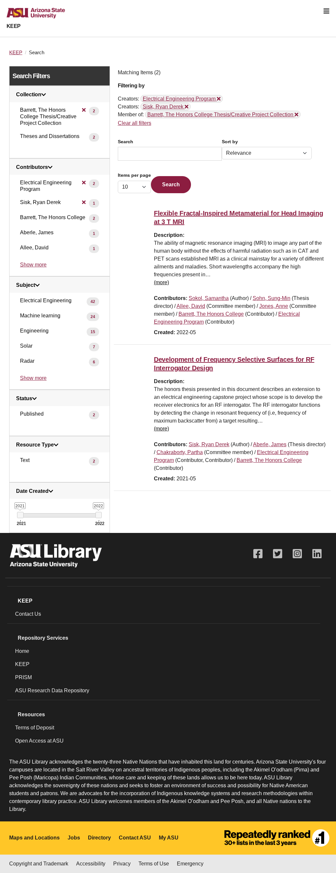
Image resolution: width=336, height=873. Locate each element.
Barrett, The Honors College (211, 314)
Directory (99, 837)
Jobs (74, 837)
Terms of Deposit (34, 727)
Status (24, 398)
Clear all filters (134, 123)
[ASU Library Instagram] (297, 554)
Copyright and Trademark (38, 863)
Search (125, 141)
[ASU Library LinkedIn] (317, 554)
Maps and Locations (34, 837)
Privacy (122, 863)
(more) (161, 282)
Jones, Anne (273, 306)
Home (22, 651)
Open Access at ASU (39, 741)
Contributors (32, 167)
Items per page (134, 175)
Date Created (32, 491)
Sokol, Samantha (209, 298)
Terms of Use (153, 863)
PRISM (23, 677)
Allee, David (191, 306)
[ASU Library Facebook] (258, 554)
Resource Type (35, 445)
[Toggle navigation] (326, 11)
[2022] (98, 515)
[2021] (20, 515)
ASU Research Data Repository (52, 690)
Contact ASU (135, 837)
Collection (28, 94)
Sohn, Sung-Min (271, 298)
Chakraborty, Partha (180, 452)
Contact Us (28, 614)
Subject (25, 285)
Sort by (230, 141)
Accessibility (90, 863)
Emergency (190, 863)
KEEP (14, 26)
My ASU (168, 837)
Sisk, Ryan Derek (209, 444)
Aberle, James (269, 444)
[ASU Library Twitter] (277, 554)
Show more (33, 264)
